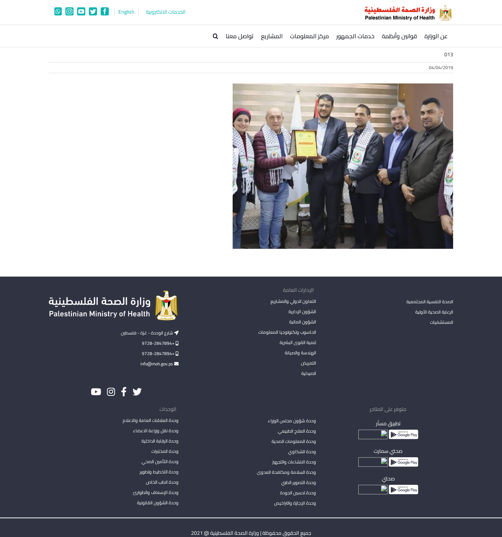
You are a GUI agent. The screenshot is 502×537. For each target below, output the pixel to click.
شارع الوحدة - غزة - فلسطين (147, 333)
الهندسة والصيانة (300, 352)
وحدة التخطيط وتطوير (159, 472)
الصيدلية (308, 373)
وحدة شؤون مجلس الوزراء (292, 421)
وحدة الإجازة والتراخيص (295, 503)
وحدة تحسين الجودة (298, 492)
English (126, 12)
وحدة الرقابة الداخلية (160, 441)
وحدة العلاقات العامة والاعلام (151, 420)
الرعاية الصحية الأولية (434, 312)
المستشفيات (441, 322)
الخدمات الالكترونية (166, 12)
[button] (215, 36)
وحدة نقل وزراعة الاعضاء (156, 430)
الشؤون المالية (302, 322)
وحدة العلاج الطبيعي (297, 431)
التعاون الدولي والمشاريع (293, 301)
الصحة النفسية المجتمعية (429, 302)
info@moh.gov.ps (157, 363)
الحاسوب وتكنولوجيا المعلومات (287, 332)
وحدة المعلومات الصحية (294, 441)
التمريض (308, 363)
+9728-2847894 (159, 343)
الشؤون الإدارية (302, 311)
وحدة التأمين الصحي (160, 461)
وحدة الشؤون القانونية (158, 502)
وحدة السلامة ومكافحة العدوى (286, 472)
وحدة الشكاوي (302, 451)
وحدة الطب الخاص (162, 482)
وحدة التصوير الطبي (298, 482)
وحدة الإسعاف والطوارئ (156, 492)
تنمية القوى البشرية (298, 342)
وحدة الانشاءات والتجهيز (294, 462)
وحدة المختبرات (165, 451)
